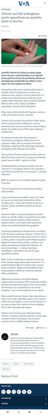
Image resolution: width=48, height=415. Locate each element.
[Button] (42, 35)
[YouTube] (29, 412)
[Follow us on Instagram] (14, 392)
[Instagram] (18, 412)
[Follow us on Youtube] (19, 392)
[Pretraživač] (40, 412)
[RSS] (24, 392)
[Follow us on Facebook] (3, 392)
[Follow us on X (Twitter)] (8, 392)
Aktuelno (5, 10)
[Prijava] (29, 392)
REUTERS (5, 27)
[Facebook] (7, 412)
